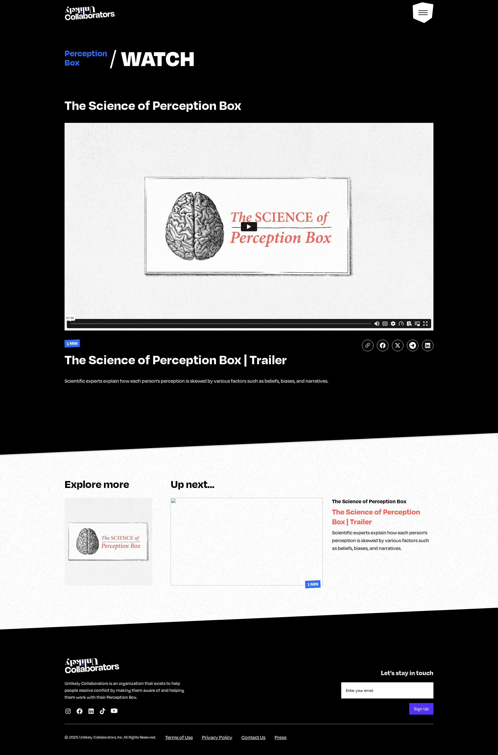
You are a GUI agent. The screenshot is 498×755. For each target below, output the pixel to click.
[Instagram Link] (68, 711)
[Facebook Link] (79, 711)
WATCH (158, 57)
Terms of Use (179, 737)
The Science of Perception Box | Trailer (376, 516)
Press (280, 737)
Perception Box (86, 57)
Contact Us (253, 737)
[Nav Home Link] (90, 12)
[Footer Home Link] (92, 664)
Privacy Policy (217, 737)
